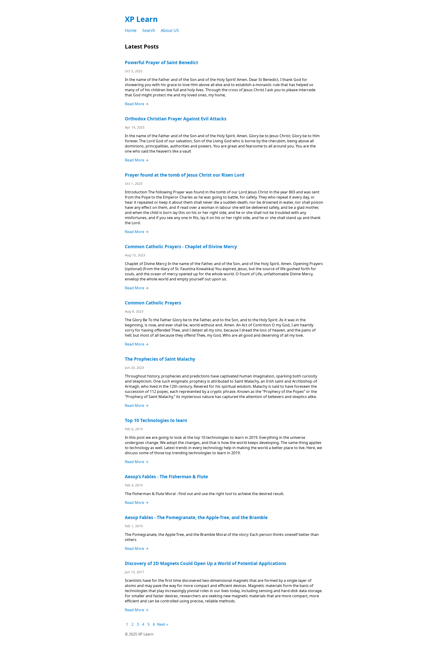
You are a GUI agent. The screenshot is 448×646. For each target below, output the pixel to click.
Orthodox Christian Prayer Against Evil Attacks (175, 119)
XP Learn (141, 19)
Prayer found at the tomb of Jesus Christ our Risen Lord (184, 175)
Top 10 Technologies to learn (156, 420)
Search (148, 30)
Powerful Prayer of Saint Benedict (161, 62)
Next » (162, 624)
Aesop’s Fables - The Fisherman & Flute (166, 476)
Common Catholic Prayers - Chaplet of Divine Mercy (181, 246)
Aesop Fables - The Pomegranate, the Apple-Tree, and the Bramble (196, 517)
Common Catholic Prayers (153, 303)
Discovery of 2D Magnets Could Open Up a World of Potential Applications (205, 563)
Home (130, 30)
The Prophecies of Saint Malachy (160, 359)
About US (170, 30)
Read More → (137, 103)
